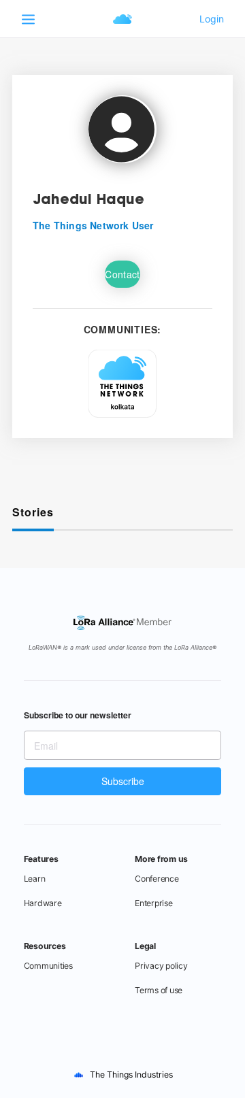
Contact (122, 274)
